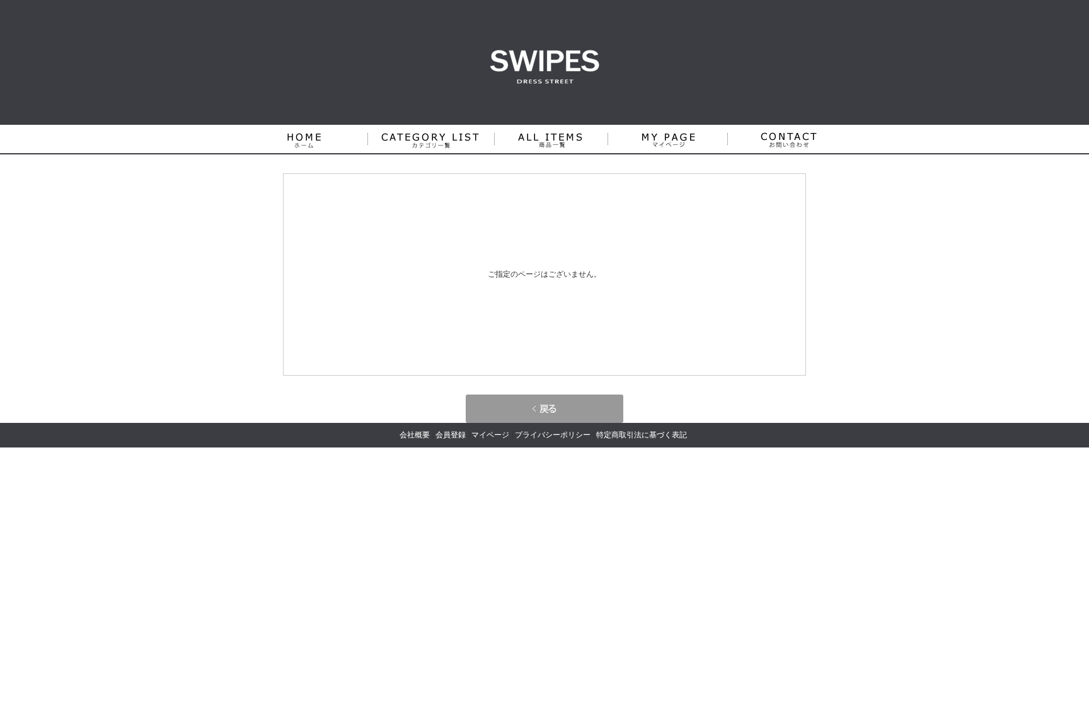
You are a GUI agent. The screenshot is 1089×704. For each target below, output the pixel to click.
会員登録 (450, 435)
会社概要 (415, 435)
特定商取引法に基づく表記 (641, 435)
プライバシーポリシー (553, 435)
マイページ (490, 435)
